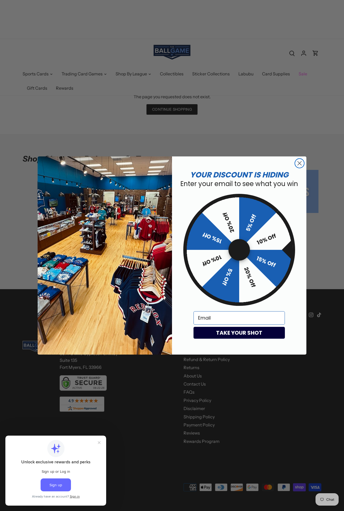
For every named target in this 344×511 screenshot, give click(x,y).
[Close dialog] (299, 163)
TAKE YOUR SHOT (239, 333)
